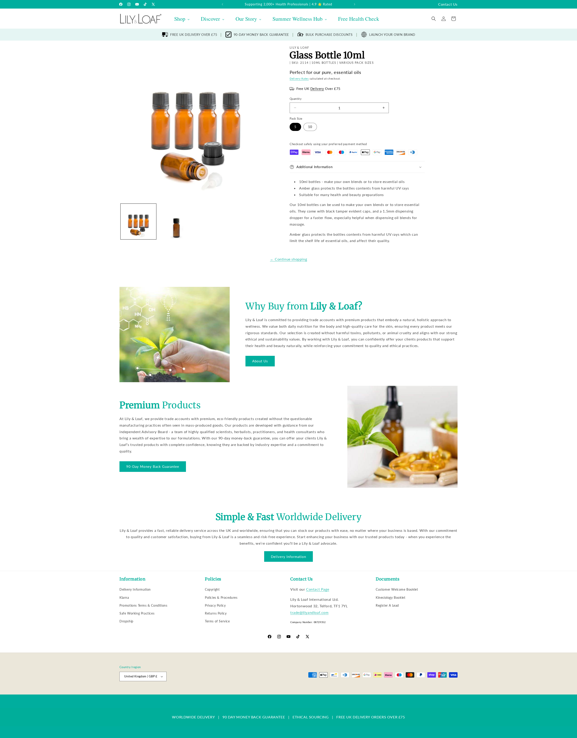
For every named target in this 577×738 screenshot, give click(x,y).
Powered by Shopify (165, 692)
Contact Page (317, 589)
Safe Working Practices (136, 613)
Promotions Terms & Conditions (143, 605)
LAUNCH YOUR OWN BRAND (392, 35)
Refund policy (190, 692)
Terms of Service (217, 621)
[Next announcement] (354, 4)
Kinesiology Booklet (390, 597)
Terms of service (236, 692)
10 (310, 127)
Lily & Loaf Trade (141, 692)
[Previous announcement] (222, 4)
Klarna (124, 597)
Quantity (296, 99)
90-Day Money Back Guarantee (152, 466)
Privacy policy (212, 692)
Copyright (212, 589)
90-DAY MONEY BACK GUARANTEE (261, 35)
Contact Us (448, 4)
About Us (260, 361)
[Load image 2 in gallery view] (176, 221)
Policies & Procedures (221, 597)
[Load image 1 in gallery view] (138, 221)
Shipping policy (260, 692)
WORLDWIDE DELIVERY (193, 717)
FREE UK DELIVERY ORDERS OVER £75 (370, 717)
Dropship (126, 621)
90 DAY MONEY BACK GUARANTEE (253, 717)
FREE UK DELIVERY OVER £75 (193, 35)
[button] (434, 19)
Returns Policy (216, 613)
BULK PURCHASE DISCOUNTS (329, 35)
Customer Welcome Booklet (397, 589)
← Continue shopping (288, 259)
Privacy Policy (215, 605)
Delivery (317, 89)
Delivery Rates (299, 78)
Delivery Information (288, 557)
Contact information (286, 692)
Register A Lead (387, 605)
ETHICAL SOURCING (311, 717)
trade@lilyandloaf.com (309, 612)
